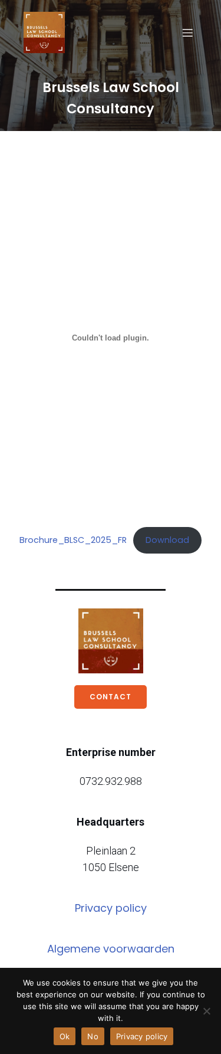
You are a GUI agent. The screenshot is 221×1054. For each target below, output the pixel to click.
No (92, 1036)
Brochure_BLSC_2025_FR (73, 540)
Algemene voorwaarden (110, 948)
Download (167, 540)
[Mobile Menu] (187, 32)
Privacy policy (111, 908)
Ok (65, 1036)
